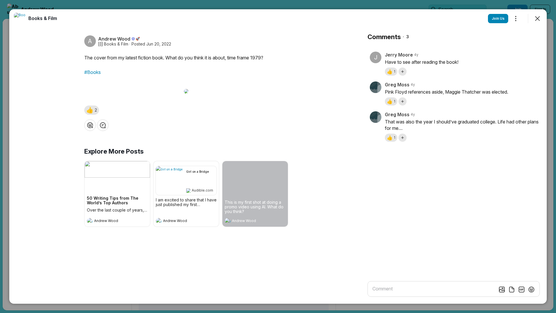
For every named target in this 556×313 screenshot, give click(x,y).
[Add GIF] (521, 289)
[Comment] (103, 125)
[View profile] (90, 221)
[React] (90, 125)
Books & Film (116, 44)
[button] (91, 110)
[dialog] (278, 156)
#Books (92, 72)
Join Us (498, 18)
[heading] (111, 221)
